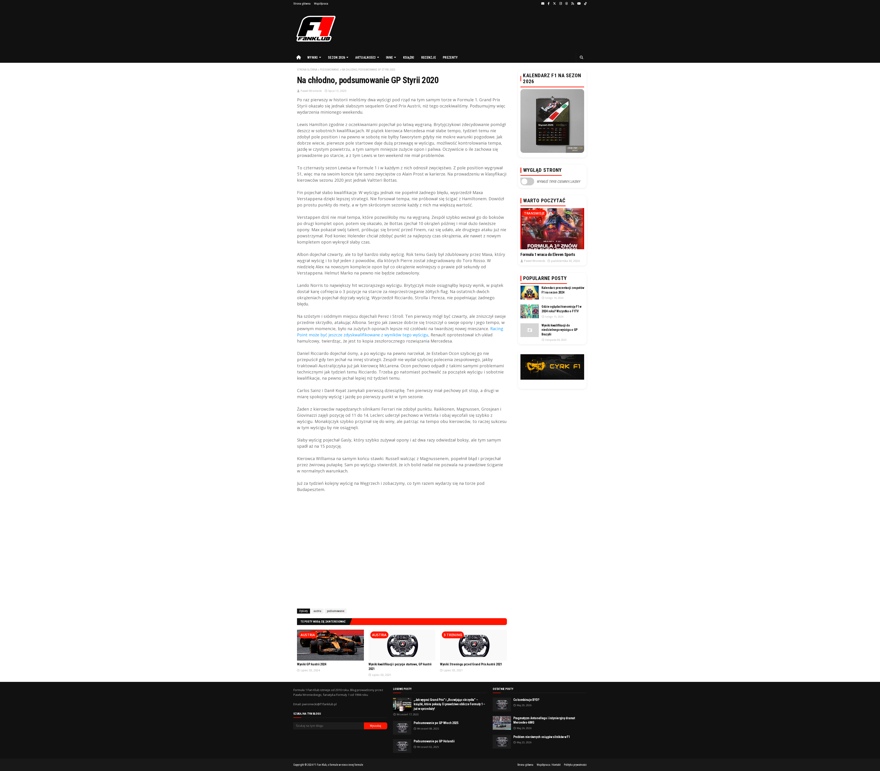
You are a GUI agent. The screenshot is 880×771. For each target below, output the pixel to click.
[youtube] (579, 3)
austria (317, 611)
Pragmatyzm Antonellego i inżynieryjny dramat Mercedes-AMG (544, 720)
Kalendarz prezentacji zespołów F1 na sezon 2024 (563, 290)
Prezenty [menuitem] (450, 57)
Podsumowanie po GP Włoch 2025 (436, 723)
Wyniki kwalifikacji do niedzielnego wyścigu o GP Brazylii (560, 330)
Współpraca (321, 3)
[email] (542, 3)
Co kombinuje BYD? (526, 700)
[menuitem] (298, 57)
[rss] (572, 3)
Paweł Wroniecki (311, 91)
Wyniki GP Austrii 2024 (311, 664)
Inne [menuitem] (389, 57)
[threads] (566, 3)
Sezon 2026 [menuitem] (336, 57)
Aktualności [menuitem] (365, 57)
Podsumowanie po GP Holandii (434, 741)
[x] (554, 3)
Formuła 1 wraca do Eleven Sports (547, 254)
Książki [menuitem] (408, 57)
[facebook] (549, 3)
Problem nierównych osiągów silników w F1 (541, 737)
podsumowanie (329, 69)
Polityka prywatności (575, 764)
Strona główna (302, 3)
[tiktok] (585, 3)
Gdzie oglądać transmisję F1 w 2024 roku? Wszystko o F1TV (561, 309)
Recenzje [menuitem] (428, 57)
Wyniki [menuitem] (312, 57)
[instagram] (560, 3)
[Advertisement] (402, 549)
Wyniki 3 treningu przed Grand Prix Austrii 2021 (471, 664)
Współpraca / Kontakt (549, 764)
